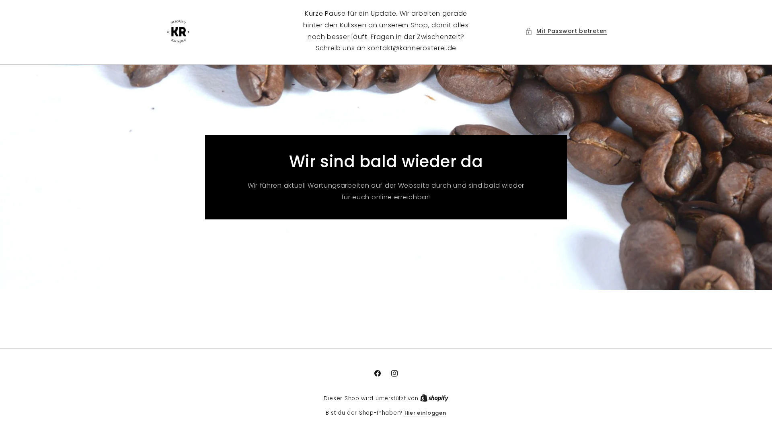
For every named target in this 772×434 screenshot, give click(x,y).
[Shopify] (434, 398)
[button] (566, 31)
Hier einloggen (425, 413)
